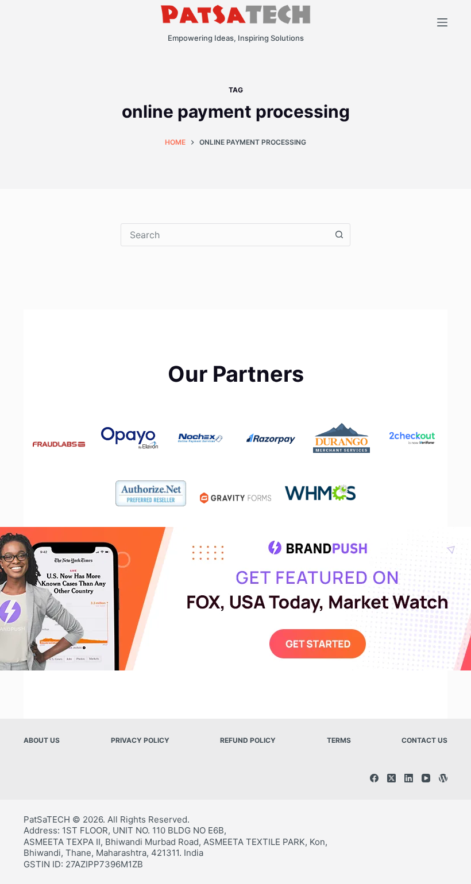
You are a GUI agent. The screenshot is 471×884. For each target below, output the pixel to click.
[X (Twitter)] (391, 778)
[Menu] (442, 22)
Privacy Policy (140, 740)
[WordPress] (443, 778)
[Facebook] (374, 778)
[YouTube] (426, 778)
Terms (339, 740)
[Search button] (339, 235)
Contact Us (424, 740)
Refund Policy (248, 740)
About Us (42, 740)
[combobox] (224, 234)
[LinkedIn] (408, 778)
